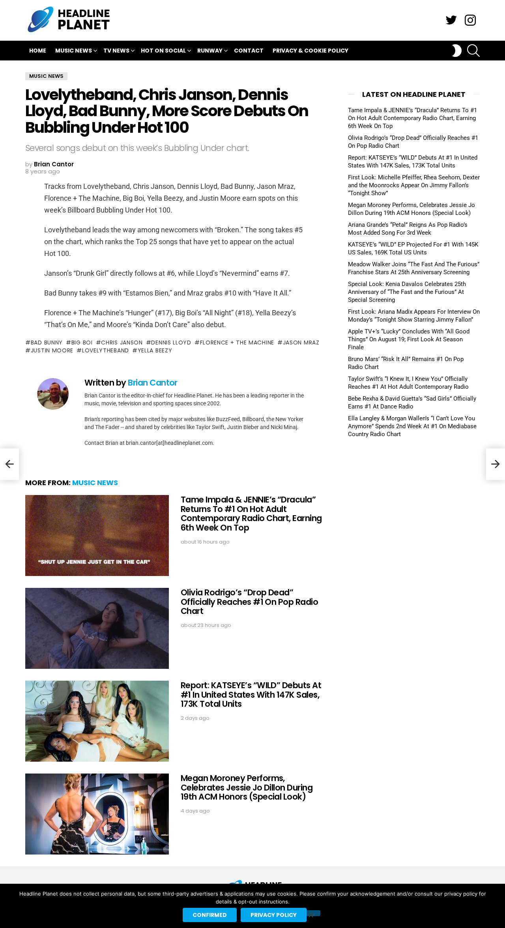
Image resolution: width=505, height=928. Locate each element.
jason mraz (301, 342)
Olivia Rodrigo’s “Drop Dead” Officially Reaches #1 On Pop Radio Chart (249, 602)
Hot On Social (163, 51)
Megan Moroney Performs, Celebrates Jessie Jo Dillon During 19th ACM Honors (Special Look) (246, 787)
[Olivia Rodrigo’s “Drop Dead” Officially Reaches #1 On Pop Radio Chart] (97, 628)
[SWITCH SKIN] (457, 50)
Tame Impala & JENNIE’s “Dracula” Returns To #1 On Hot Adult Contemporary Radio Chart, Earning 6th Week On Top (251, 513)
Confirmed (210, 915)
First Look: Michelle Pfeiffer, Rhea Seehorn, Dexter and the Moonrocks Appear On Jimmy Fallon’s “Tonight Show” (414, 185)
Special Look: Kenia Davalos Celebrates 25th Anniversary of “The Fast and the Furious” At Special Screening (407, 291)
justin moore (52, 350)
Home (37, 51)
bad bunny (47, 342)
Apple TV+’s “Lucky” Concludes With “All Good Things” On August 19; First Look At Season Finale (408, 339)
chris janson (121, 342)
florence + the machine (237, 342)
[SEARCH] (473, 50)
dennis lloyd (171, 342)
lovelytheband (105, 350)
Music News (73, 51)
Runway (210, 51)
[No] (310, 913)
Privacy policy (274, 915)
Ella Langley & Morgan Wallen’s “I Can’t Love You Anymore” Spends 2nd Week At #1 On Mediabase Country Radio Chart (412, 426)
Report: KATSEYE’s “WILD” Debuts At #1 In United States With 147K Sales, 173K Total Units (251, 695)
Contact (249, 51)
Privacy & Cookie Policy (310, 51)
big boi (82, 342)
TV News (116, 51)
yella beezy (155, 350)
